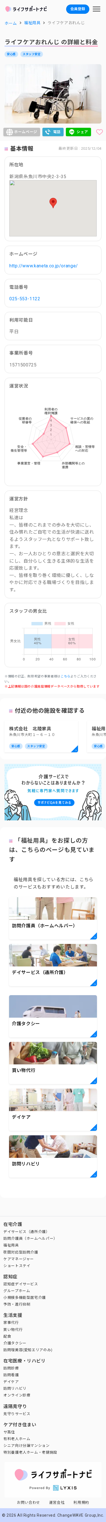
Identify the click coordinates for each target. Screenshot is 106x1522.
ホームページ (25, 132)
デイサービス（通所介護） (26, 1232)
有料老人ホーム (16, 1439)
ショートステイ (16, 1266)
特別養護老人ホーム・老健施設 (30, 1452)
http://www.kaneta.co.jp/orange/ (43, 265)
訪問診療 (11, 1368)
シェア (82, 132)
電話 (57, 132)
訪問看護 (11, 1375)
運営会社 (57, 1502)
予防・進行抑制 (16, 1304)
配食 (7, 1336)
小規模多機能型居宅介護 (24, 1297)
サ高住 (9, 1432)
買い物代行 (13, 1330)
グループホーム (16, 1291)
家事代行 (11, 1322)
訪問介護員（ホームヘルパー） (30, 1238)
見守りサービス (16, 1414)
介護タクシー (15, 1343)
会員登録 (77, 9)
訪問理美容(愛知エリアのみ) (28, 1350)
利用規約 (81, 1502)
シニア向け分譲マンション (26, 1445)
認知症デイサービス (20, 1284)
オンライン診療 (16, 1395)
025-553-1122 (24, 298)
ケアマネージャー (18, 1259)
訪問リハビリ (15, 1388)
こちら (65, 676)
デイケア (11, 1382)
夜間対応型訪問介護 (20, 1252)
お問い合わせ (28, 1502)
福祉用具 (11, 1245)
